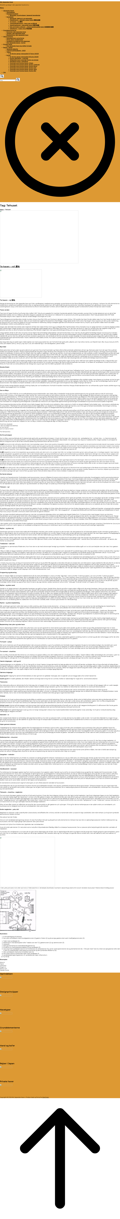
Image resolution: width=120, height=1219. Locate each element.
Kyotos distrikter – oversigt (19, 58)
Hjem (2, 209)
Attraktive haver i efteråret (19, 61)
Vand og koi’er (8, 36)
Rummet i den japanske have (16, 32)
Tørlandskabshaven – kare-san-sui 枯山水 (23, 23)
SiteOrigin (45, 1097)
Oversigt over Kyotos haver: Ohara (21, 63)
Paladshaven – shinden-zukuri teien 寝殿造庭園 (25, 20)
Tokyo (9, 52)
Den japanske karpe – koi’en (16, 43)
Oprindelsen (11, 12)
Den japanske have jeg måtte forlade (19, 46)
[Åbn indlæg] (39, 263)
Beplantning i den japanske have (17, 35)
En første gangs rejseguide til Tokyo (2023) (24, 54)
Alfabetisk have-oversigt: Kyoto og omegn (24, 60)
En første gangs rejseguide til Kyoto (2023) (24, 57)
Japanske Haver (8, 10)
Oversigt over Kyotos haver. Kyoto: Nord (23, 66)
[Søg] (18, 79)
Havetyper (10, 17)
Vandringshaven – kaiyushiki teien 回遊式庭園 (24, 25)
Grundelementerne (9, 30)
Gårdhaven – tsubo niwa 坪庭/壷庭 (21, 28)
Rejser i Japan (8, 47)
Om (4, 72)
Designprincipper (12, 14)
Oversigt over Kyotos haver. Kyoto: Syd (23, 68)
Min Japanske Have (6, 2)
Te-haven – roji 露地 (16, 22)
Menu (2, 8)
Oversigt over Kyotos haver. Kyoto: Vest (23, 69)
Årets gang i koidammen (15, 40)
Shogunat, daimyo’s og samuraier (21, 18)
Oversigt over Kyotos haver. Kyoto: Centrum (25, 64)
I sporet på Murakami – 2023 (16, 50)
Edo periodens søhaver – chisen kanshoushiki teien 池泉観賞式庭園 (32, 27)
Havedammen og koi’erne (15, 38)
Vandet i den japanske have (16, 33)
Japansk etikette (12, 49)
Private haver (7, 44)
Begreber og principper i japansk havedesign (25, 15)
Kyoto (9, 55)
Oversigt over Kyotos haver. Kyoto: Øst (23, 71)
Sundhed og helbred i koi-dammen (18, 41)
